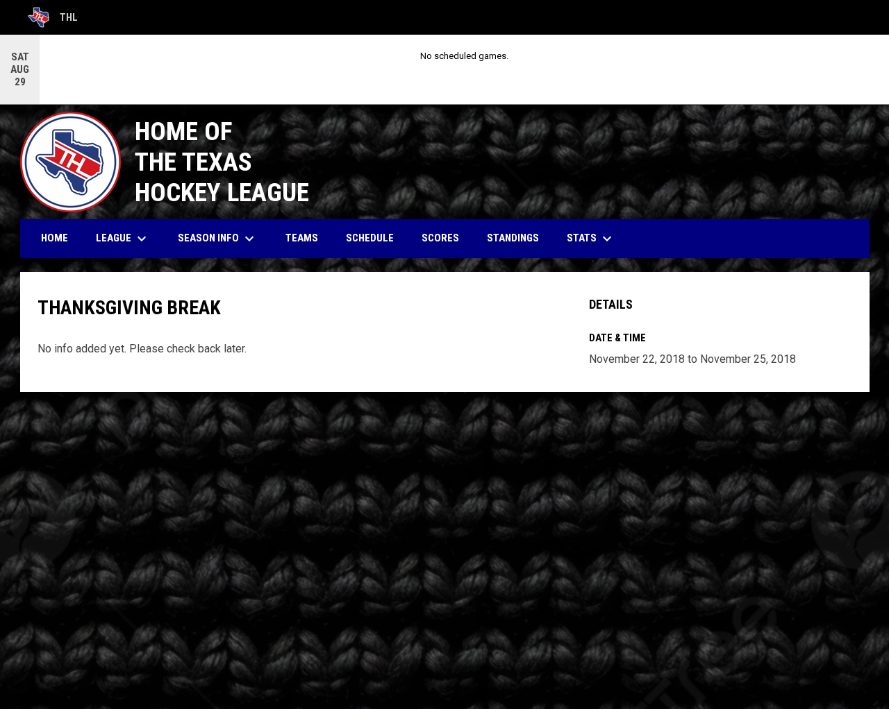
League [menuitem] (123, 238)
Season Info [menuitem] (218, 238)
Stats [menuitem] (591, 238)
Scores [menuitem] (440, 238)
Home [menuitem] (54, 238)
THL (53, 19)
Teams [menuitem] (301, 238)
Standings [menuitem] (513, 238)
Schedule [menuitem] (370, 238)
